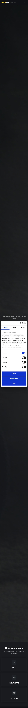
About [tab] (23, 327)
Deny (14, 383)
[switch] (24, 357)
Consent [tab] (5, 327)
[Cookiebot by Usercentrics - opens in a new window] (20, 323)
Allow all (14, 373)
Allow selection (14, 378)
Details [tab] (14, 327)
